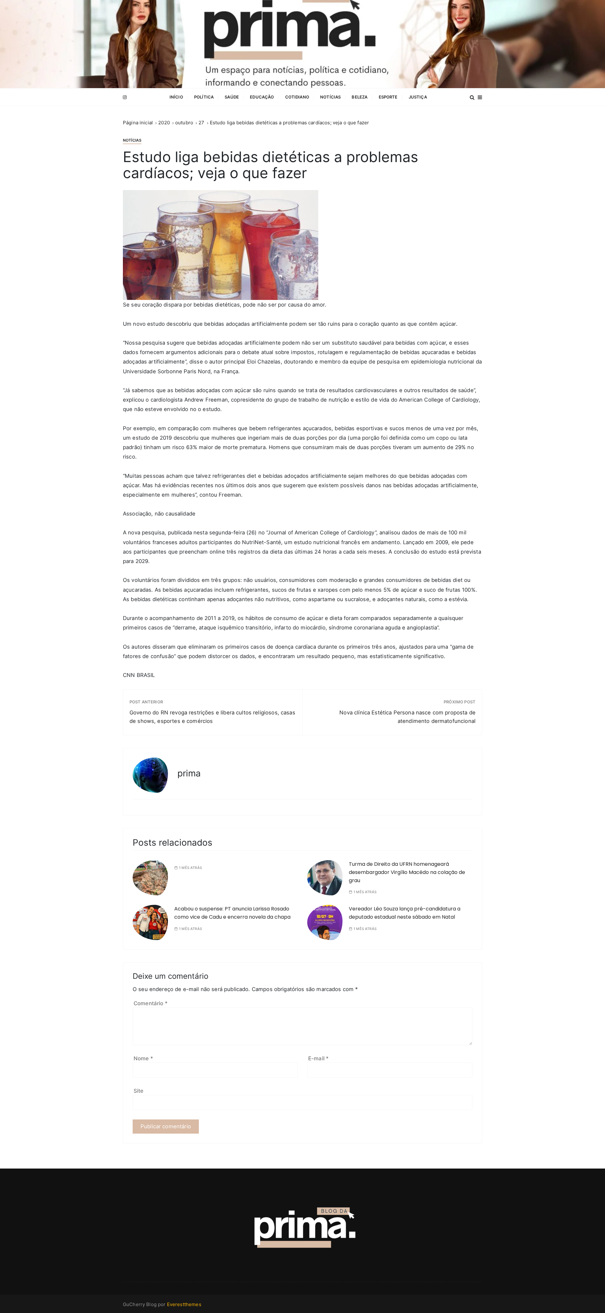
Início (176, 96)
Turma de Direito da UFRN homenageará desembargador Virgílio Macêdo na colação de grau (407, 872)
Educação (262, 96)
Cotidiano (297, 96)
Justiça (418, 96)
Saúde (232, 96)
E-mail (318, 1058)
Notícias (330, 96)
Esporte (388, 96)
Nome (143, 1058)
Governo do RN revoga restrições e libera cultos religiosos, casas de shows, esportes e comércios (212, 716)
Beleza (359, 96)
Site (139, 1091)
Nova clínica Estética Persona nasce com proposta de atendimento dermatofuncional (407, 716)
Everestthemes (184, 1304)
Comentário (151, 1003)
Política (204, 96)
